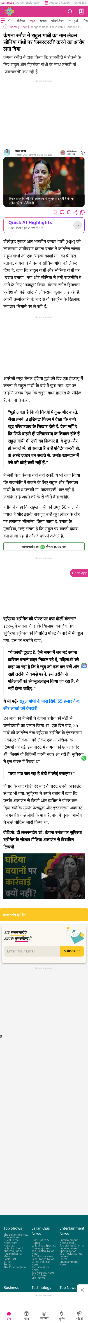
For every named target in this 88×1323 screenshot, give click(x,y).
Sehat (7, 1264)
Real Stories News (43, 1259)
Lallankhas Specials (44, 1245)
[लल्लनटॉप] (9, 11)
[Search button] (70, 11)
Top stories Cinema (72, 1245)
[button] (81, 11)
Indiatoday (32, 3)
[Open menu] (2, 20)
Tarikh (7, 1262)
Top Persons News (43, 1272)
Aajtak (20, 3)
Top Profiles (39, 1275)
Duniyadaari (11, 1237)
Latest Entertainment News (69, 1261)
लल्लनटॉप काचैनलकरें (44, 546)
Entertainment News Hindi (69, 1241)
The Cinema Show (15, 1267)
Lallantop (7, 3)
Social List (10, 1259)
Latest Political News (41, 1263)
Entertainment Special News (69, 1249)
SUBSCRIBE (72, 951)
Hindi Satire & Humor (40, 1241)
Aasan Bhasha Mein (13, 1255)
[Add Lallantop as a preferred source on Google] (69, 152)
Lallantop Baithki (14, 1248)
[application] (44, 876)
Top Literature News (40, 1268)
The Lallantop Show (16, 1235)
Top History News (42, 1256)
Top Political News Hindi (43, 1252)
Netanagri (10, 1245)
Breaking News (41, 1248)
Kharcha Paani (13, 1251)
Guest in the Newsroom (11, 1241)
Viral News (38, 1278)
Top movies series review (71, 1255)
